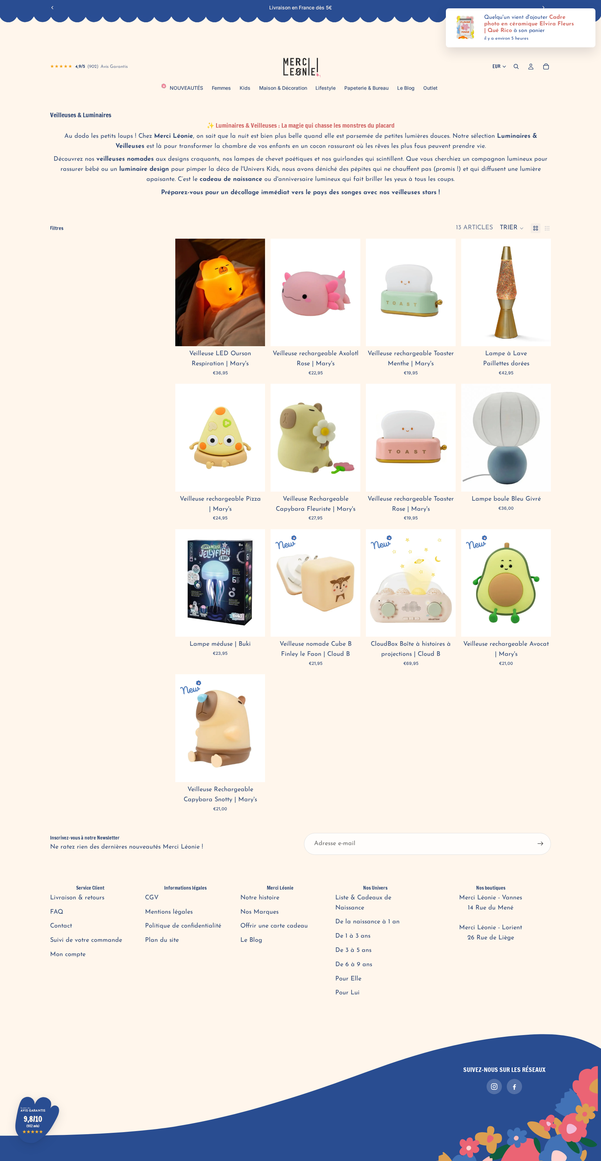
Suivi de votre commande (86, 940)
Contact (61, 926)
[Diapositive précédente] (52, 7)
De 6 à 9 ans (353, 965)
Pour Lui (347, 993)
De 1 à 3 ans (352, 936)
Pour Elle (348, 979)
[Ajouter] (254, 335)
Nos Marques (259, 912)
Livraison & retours (77, 898)
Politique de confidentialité (183, 926)
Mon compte (68, 955)
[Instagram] (494, 1086)
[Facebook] (514, 1086)
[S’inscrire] (540, 843)
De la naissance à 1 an (367, 922)
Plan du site (162, 940)
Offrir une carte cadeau (274, 926)
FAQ (56, 912)
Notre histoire (259, 898)
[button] (512, 228)
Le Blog (251, 940)
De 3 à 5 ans (353, 950)
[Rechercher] (516, 66)
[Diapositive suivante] (543, 7)
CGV (152, 898)
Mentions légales (169, 912)
